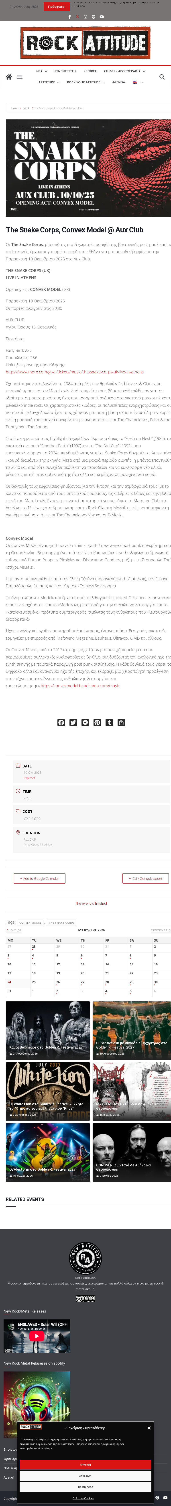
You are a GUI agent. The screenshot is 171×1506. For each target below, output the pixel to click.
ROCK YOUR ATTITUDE (83, 82)
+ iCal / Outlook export (145, 878)
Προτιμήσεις (85, 1486)
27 (82, 982)
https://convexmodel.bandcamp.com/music (80, 685)
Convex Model (30, 922)
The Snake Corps (62, 922)
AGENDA (118, 82)
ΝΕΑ (39, 71)
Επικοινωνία (13, 1449)
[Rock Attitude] (9, 77)
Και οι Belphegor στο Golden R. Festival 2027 (46, 1047)
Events (26, 108)
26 (58, 982)
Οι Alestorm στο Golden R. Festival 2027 (42, 1169)
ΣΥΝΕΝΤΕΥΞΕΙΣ (65, 71)
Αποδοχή (85, 1464)
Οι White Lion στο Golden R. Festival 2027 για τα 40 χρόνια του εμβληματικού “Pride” (46, 1106)
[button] (149, 1428)
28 (34, 946)
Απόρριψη (85, 1475)
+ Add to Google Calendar (39, 878)
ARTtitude (47, 82)
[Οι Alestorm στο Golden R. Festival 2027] (48, 1152)
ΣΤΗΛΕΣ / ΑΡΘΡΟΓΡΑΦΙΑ (122, 71)
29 (131, 982)
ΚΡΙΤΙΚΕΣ (90, 71)
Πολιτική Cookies (83, 1498)
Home (15, 108)
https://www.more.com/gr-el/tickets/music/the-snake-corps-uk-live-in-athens (75, 371)
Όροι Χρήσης (14, 1459)
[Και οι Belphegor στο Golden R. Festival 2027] (48, 1030)
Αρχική (9, 1477)
